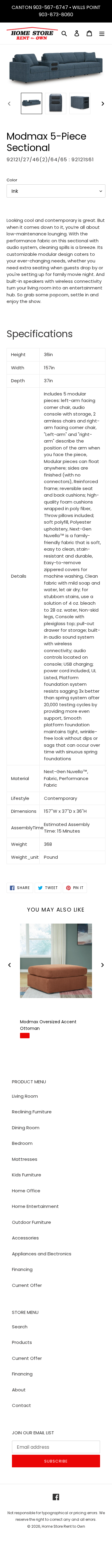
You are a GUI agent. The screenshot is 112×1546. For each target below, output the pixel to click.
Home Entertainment (35, 1206)
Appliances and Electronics (41, 1254)
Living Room (25, 1096)
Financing (22, 1269)
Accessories (25, 1238)
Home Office (26, 1190)
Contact (21, 1405)
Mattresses (24, 1159)
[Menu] (102, 33)
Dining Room (25, 1127)
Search (19, 1327)
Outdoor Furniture (31, 1222)
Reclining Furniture (32, 1112)
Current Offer (27, 1285)
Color (12, 180)
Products (22, 1342)
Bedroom (22, 1143)
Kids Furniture (26, 1175)
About (19, 1390)
